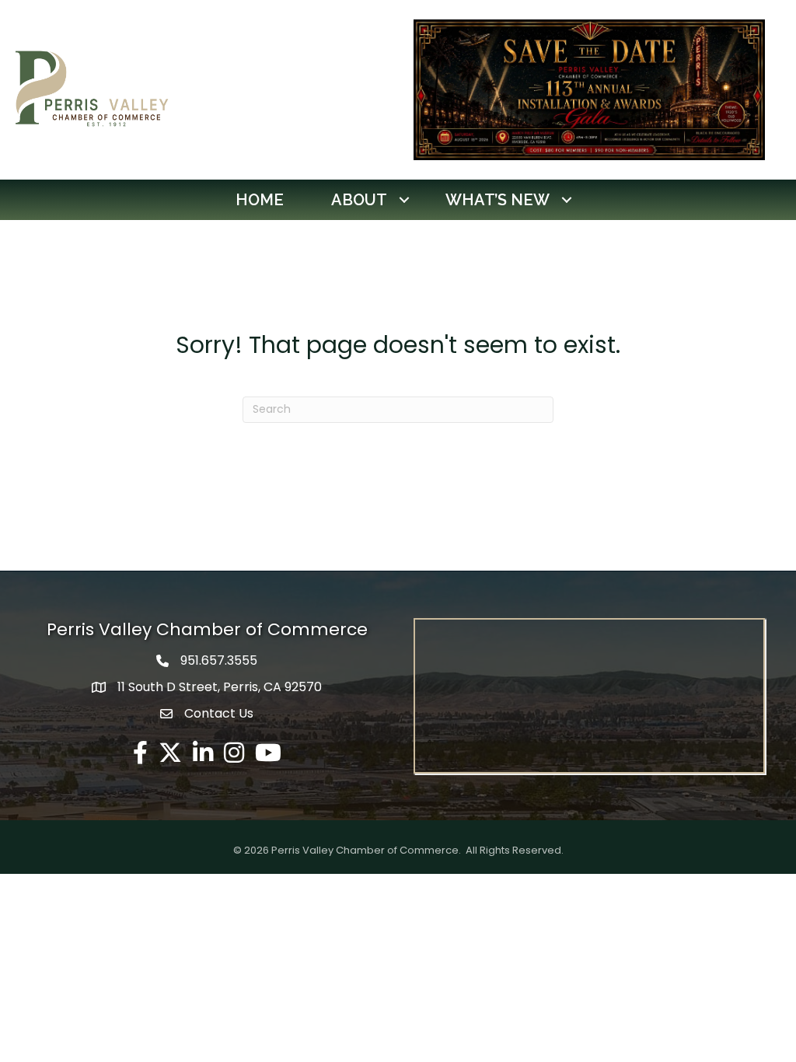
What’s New (497, 199)
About (359, 199)
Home (260, 199)
